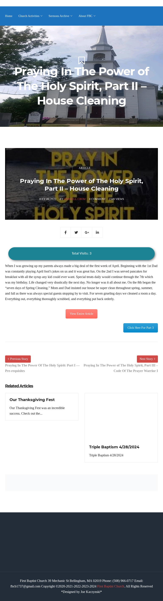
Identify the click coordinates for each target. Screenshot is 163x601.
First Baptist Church (110, 586)
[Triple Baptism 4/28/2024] (121, 420)
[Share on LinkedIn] (97, 232)
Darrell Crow (75, 199)
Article (85, 167)
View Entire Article (81, 313)
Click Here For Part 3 (141, 327)
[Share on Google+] (87, 232)
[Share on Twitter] (76, 232)
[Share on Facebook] (65, 232)
